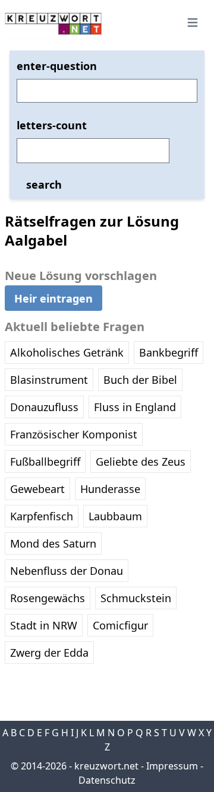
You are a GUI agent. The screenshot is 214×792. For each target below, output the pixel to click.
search (44, 184)
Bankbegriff (168, 352)
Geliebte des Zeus (140, 461)
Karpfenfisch (41, 516)
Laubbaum (115, 516)
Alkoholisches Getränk (67, 352)
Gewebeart (37, 489)
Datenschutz (107, 780)
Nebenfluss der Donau (66, 571)
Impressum (172, 765)
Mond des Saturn (53, 543)
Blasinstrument (49, 380)
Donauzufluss (44, 407)
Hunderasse (110, 489)
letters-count (52, 125)
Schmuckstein (135, 598)
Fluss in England (135, 407)
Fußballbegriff (45, 461)
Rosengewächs (47, 598)
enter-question (57, 66)
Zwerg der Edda (49, 652)
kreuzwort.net (106, 765)
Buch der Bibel (140, 380)
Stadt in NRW (43, 625)
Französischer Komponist (73, 434)
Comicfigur (120, 625)
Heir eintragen (53, 298)
